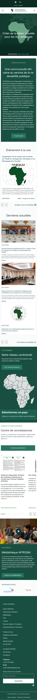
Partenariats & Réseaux (10, 612)
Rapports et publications (10, 635)
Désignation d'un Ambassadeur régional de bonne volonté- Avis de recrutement (18, 330)
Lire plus (4, 260)
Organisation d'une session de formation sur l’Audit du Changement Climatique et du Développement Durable (18, 158)
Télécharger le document (8, 507)
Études (5, 638)
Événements (7, 652)
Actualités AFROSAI (9, 649)
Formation (16, 5)
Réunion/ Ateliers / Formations (12, 624)
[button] (12, 54)
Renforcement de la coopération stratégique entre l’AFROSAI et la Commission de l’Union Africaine (17, 292)
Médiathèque (7, 615)
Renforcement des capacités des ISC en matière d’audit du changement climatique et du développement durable (18, 250)
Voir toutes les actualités (25, 342)
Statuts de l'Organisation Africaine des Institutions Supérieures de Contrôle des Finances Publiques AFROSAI (12, 478)
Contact (5, 621)
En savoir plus (18, 136)
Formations (6, 655)
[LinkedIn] (15, 2)
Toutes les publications (18, 448)
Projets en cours (8, 632)
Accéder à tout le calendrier (24, 205)
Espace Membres (8, 609)
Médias (21, 5)
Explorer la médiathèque (12, 575)
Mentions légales (12, 697)
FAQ (4, 618)
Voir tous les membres (12, 367)
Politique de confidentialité (23, 697)
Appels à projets (8, 641)
